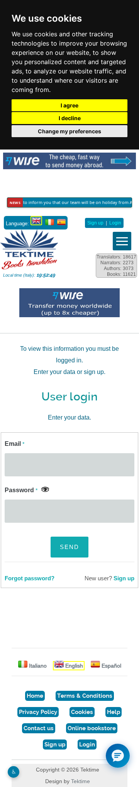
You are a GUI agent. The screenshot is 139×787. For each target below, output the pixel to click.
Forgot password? (29, 578)
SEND (69, 547)
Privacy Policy (38, 712)
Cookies (82, 712)
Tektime (80, 781)
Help (113, 712)
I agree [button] (69, 105)
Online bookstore (92, 728)
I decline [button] (70, 118)
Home (35, 695)
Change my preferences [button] (69, 131)
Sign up (95, 223)
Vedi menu (122, 241)
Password (21, 490)
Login (115, 223)
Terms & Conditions (84, 695)
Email (14, 443)
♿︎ (13, 771)
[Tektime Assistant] (118, 756)
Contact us (39, 728)
